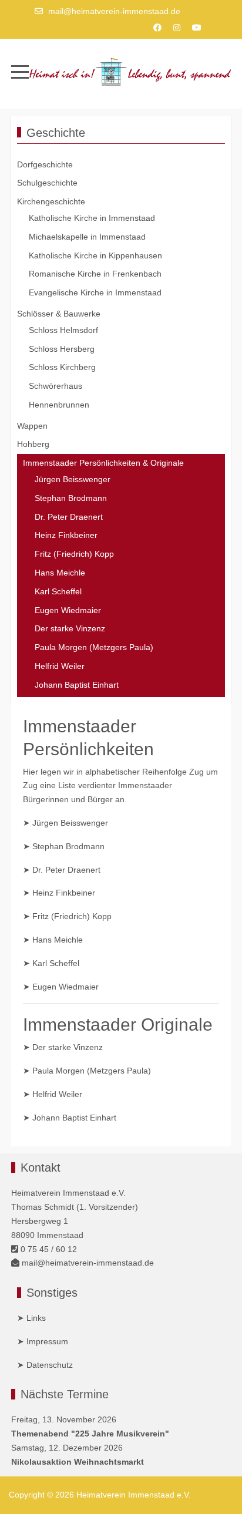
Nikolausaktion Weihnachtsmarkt (77, 1461)
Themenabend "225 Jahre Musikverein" (90, 1433)
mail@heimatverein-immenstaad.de (114, 11)
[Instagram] (176, 27)
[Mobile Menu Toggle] (20, 71)
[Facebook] (157, 27)
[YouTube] (196, 27)
